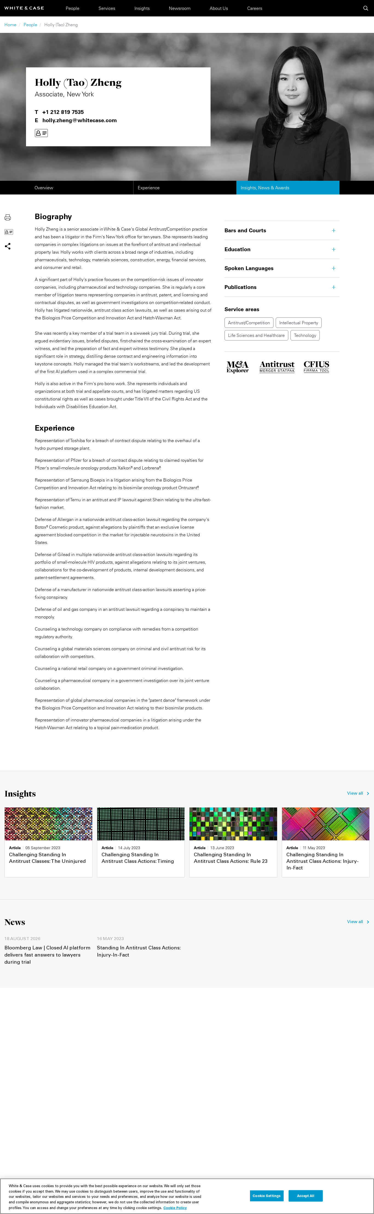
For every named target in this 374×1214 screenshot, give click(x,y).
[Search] (366, 8)
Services (107, 8)
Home (10, 24)
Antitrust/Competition (249, 322)
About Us (219, 8)
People (72, 8)
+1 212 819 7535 (63, 112)
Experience (149, 187)
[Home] (24, 8)
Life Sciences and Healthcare (256, 335)
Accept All (305, 1195)
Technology (305, 335)
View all (355, 793)
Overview (43, 187)
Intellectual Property (298, 322)
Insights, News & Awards (265, 187)
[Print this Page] (7, 217)
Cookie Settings (267, 1195)
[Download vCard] (41, 133)
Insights (142, 8)
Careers (254, 8)
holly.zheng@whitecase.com (79, 120)
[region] (187, 1196)
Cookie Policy (175, 1208)
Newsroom (180, 8)
